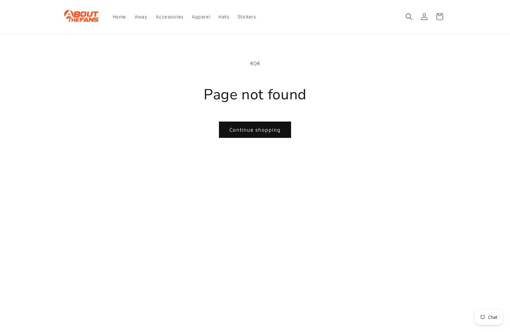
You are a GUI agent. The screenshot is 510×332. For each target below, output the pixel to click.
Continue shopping (255, 130)
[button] (409, 16)
